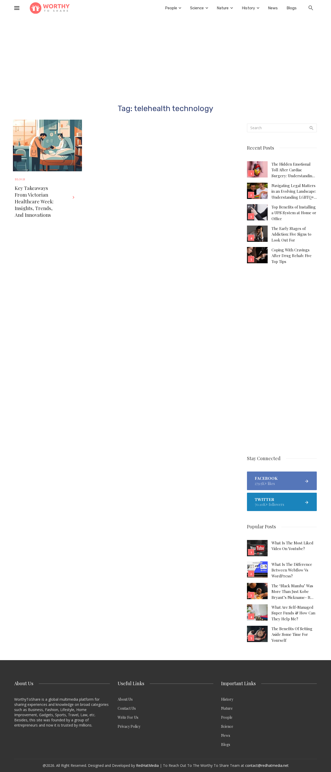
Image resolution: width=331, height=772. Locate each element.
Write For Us (128, 717)
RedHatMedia (147, 765)
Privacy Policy (129, 726)
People (226, 717)
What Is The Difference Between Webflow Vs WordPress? (292, 570)
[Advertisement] (165, 55)
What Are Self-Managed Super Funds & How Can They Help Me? (293, 613)
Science (227, 726)
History (227, 699)
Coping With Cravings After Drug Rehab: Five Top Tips (292, 255)
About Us (125, 699)
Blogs (20, 179)
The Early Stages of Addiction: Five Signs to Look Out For (291, 234)
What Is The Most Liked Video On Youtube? (292, 545)
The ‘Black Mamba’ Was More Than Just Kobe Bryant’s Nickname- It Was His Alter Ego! (292, 591)
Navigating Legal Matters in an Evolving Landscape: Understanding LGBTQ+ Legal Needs (294, 191)
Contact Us (127, 708)
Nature (227, 708)
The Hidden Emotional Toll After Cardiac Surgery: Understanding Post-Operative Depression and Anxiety (293, 170)
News (225, 735)
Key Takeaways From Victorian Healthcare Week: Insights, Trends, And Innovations (34, 201)
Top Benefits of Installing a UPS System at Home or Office (294, 212)
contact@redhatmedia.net (267, 765)
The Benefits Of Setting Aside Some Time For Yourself (292, 634)
